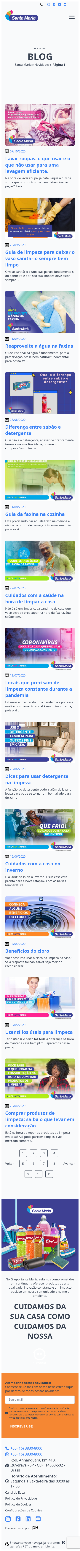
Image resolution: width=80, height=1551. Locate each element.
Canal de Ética (15, 1492)
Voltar (9, 1164)
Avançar (69, 1164)
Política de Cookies (18, 1504)
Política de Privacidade (21, 1498)
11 (49, 1174)
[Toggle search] (72, 4)
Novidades (42, 65)
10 (38, 1174)
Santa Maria (23, 65)
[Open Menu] (72, 17)
